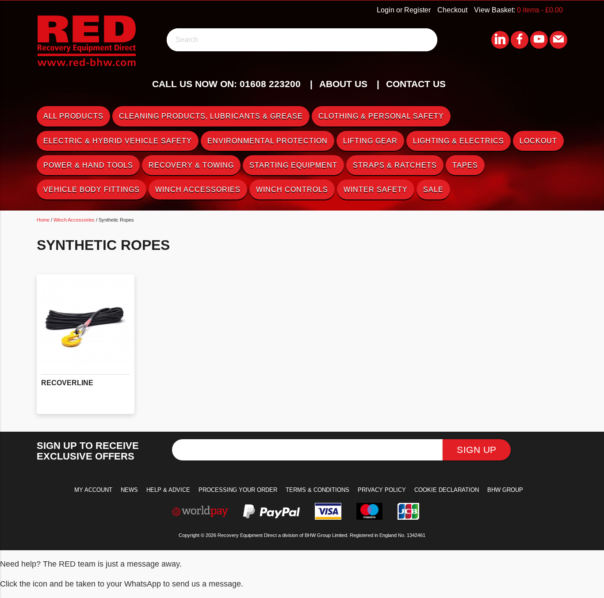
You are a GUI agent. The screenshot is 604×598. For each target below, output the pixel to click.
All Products (73, 116)
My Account (93, 490)
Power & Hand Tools (88, 165)
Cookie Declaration (446, 490)
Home (43, 219)
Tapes (465, 165)
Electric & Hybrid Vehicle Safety (117, 141)
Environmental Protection (267, 141)
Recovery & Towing (191, 165)
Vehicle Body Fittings (91, 189)
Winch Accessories (198, 189)
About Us (343, 84)
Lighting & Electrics (458, 141)
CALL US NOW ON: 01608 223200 (226, 84)
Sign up (477, 450)
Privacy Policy (382, 490)
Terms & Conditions (317, 490)
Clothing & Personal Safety (381, 116)
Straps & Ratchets (395, 165)
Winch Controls (292, 189)
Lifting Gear (370, 141)
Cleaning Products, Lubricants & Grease (211, 116)
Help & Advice (168, 490)
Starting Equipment (293, 165)
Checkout (452, 10)
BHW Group (505, 490)
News (129, 490)
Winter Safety (376, 189)
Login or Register (404, 10)
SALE (433, 189)
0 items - (540, 10)
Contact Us (416, 84)
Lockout (538, 141)
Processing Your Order (238, 490)
